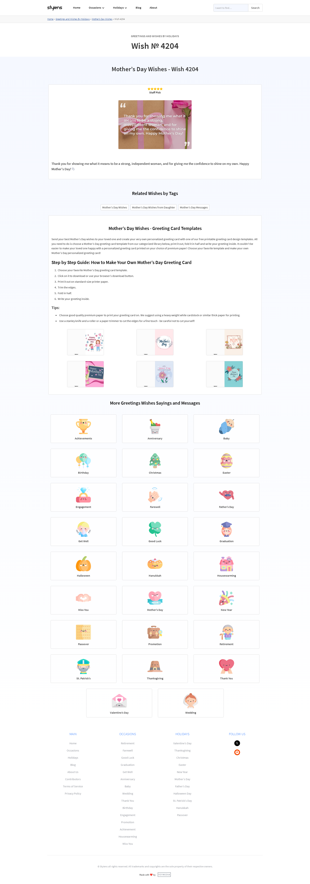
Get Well (128, 772)
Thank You (127, 800)
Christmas (182, 757)
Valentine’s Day (182, 743)
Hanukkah (182, 808)
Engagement (127, 815)
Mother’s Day (182, 779)
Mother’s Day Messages (194, 207)
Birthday (128, 808)
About (153, 7)
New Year (182, 772)
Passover (182, 815)
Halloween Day (182, 793)
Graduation (128, 765)
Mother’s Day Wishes (102, 19)
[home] (54, 8)
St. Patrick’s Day (182, 800)
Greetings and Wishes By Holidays (73, 19)
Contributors (73, 779)
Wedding (127, 793)
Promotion (127, 822)
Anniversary (128, 779)
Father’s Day (182, 786)
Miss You (128, 843)
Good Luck (127, 757)
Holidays (73, 757)
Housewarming (128, 836)
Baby (128, 786)
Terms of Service (73, 786)
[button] (96, 7)
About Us (72, 772)
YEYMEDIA (164, 874)
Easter (182, 765)
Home (76, 7)
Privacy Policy (73, 793)
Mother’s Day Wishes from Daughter (153, 207)
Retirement (127, 743)
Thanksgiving (182, 750)
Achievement (127, 829)
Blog (138, 7)
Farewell (128, 750)
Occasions (73, 750)
